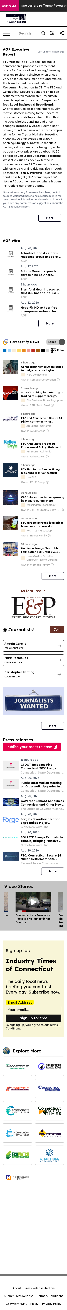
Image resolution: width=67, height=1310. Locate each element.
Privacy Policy (51, 1304)
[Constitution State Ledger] (49, 1133)
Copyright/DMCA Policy (22, 1304)
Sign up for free (33, 1018)
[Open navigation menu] (6, 33)
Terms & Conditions (50, 1296)
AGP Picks (9, 5)
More (50, 218)
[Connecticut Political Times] (49, 1110)
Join (57, 629)
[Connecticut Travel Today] (17, 1133)
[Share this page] (61, 33)
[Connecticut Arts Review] (17, 1066)
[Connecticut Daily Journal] (49, 1088)
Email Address (20, 1002)
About (17, 1288)
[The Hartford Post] (17, 1177)
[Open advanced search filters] (52, 33)
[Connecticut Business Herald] (49, 1066)
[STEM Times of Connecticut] (49, 1155)
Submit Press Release (18, 1296)
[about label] (23, 374)
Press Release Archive (39, 1288)
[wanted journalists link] (33, 608)
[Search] (43, 33)
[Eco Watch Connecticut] (17, 1155)
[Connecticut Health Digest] (17, 1110)
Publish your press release (29, 747)
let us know (53, 199)
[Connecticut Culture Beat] (17, 1088)
